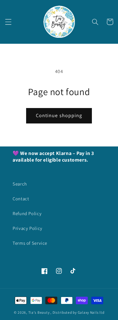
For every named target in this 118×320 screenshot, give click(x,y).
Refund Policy (27, 213)
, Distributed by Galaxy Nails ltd (77, 312)
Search (20, 184)
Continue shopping (59, 115)
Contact (21, 199)
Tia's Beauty (39, 312)
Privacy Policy (27, 228)
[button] (8, 21)
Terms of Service (30, 243)
